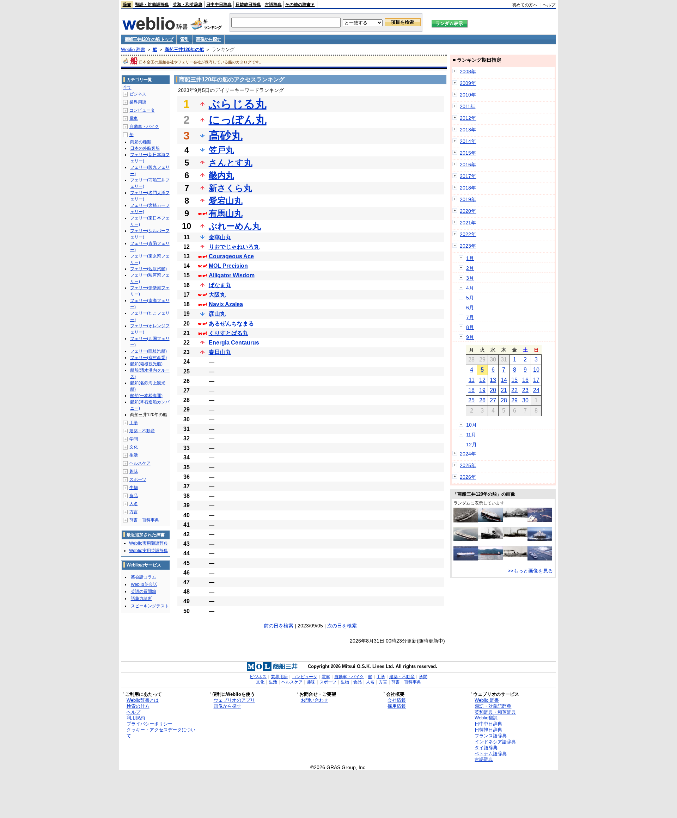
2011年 (467, 106)
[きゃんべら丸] (539, 520)
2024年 (468, 454)
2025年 (468, 465)
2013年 (468, 129)
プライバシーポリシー (149, 723)
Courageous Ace (231, 256)
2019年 (468, 199)
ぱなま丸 (220, 285)
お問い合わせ (314, 700)
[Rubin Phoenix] (490, 558)
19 (482, 390)
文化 (133, 447)
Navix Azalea (226, 304)
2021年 (468, 222)
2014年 (468, 141)
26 (482, 400)
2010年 (468, 95)
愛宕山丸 (226, 200)
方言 (133, 511)
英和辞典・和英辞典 (495, 712)
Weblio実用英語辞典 (148, 550)
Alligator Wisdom (232, 275)
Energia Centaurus (234, 343)
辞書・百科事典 (144, 520)
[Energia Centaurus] (539, 559)
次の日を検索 (342, 625)
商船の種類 (140, 142)
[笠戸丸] (490, 537)
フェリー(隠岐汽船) (148, 351)
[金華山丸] (515, 555)
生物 (133, 487)
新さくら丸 (230, 188)
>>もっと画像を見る (530, 571)
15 (514, 380)
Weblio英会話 (144, 584)
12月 (471, 444)
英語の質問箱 (143, 591)
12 (482, 380)
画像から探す (208, 39)
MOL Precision (228, 266)
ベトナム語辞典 (491, 753)
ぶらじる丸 (238, 104)
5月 (470, 297)
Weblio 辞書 (133, 49)
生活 (133, 455)
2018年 (468, 188)
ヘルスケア (140, 463)
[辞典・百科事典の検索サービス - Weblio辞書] (155, 27)
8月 (470, 327)
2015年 (468, 153)
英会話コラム (143, 577)
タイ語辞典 (486, 747)
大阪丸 (217, 295)
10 (536, 370)
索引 (184, 39)
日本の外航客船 (145, 148)
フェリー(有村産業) (148, 357)
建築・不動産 (142, 430)
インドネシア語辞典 (495, 741)
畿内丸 (221, 175)
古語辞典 (273, 4)
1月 (470, 258)
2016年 (468, 164)
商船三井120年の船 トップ (149, 39)
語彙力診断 (141, 598)
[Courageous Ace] (465, 559)
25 (471, 400)
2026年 (468, 477)
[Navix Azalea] (465, 539)
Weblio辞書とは (143, 700)
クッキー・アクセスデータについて (161, 732)
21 (504, 390)
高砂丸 (226, 135)
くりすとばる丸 (228, 333)
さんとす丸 (230, 162)
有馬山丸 (226, 213)
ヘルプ (549, 4)
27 (493, 400)
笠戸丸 (221, 150)
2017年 (468, 176)
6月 (470, 307)
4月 (470, 288)
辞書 (127, 4)
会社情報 (397, 700)
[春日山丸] (465, 520)
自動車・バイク (144, 126)
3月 (470, 278)
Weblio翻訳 (486, 717)
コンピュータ (142, 110)
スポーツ (137, 479)
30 (525, 400)
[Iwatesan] (539, 539)
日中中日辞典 (219, 4)
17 (536, 380)
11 (472, 380)
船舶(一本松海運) (146, 395)
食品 (133, 495)
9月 (470, 337)
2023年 (468, 246)
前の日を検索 (278, 625)
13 (493, 380)
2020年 (468, 211)
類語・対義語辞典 (152, 4)
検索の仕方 (138, 706)
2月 (470, 268)
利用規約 (136, 717)
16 (525, 380)
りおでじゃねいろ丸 (234, 247)
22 (514, 390)
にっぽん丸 (238, 119)
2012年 (468, 118)
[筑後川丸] (515, 535)
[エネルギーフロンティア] (490, 520)
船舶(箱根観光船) (146, 363)
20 (493, 390)
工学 (133, 422)
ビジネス (137, 94)
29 (514, 400)
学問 (133, 438)
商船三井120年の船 (184, 49)
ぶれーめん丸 (235, 226)
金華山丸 (220, 237)
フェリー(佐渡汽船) (148, 268)
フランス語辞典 (491, 735)
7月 (470, 317)
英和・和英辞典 (187, 4)
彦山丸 (217, 314)
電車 (133, 118)
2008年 (468, 71)
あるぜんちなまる (231, 324)
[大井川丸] (515, 516)
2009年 (468, 83)
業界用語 (137, 102)
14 (504, 380)
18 (471, 390)
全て (127, 87)
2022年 (468, 234)
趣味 (133, 471)
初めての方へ (524, 4)
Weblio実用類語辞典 (148, 543)
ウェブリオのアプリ (234, 700)
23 (525, 390)
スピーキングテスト (150, 605)
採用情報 (397, 706)
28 (504, 400)
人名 (133, 503)
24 (536, 390)
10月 (471, 425)
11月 (471, 435)
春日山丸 (220, 352)
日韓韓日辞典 (248, 4)
